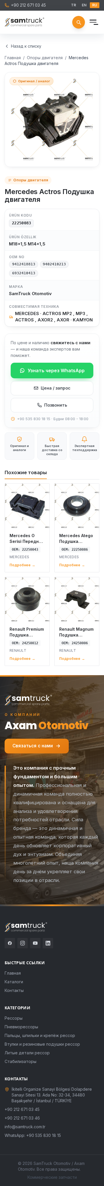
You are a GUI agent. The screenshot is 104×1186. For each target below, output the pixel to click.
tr (73, 5)
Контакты (14, 990)
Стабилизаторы (20, 1061)
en (84, 5)
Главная (13, 57)
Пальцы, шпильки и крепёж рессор (40, 1035)
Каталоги (14, 981)
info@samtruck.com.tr (25, 1126)
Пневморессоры (21, 1026)
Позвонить (55, 405)
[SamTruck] (24, 22)
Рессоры (14, 1018)
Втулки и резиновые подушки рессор (42, 1044)
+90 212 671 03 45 (28, 5)
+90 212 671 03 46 (22, 1118)
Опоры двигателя (45, 57)
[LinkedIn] (48, 943)
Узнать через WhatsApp (56, 370)
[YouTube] (35, 943)
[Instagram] (22, 943)
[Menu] (93, 22)
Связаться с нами (32, 746)
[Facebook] (10, 943)
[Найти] (78, 22)
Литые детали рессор (27, 1052)
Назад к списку (26, 46)
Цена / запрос (55, 388)
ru (94, 5)
